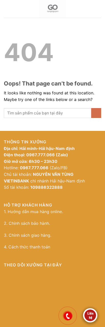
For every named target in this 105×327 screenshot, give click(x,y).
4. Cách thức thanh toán (27, 246)
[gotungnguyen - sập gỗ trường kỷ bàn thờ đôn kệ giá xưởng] (53, 9)
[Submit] (96, 113)
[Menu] (6, 8)
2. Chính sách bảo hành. (27, 223)
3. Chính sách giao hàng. (27, 235)
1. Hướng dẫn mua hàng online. (33, 211)
